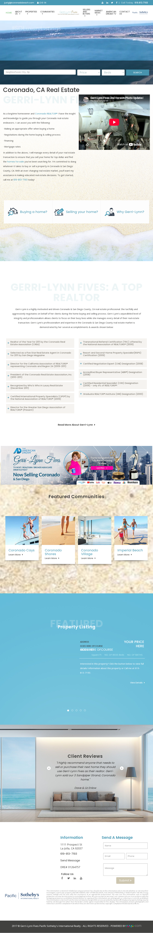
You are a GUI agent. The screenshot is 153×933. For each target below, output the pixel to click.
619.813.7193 (141, 2)
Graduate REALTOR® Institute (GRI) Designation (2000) (113, 394)
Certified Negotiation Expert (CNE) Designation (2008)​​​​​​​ (113, 363)
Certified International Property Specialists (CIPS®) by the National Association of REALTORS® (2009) (40, 397)
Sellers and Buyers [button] (86, 11)
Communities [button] (47, 11)
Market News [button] (99, 11)
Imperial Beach (130, 550)
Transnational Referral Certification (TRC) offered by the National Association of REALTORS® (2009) (112, 343)
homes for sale (15, 161)
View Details (136, 682)
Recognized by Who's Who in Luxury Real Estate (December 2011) (36, 387)
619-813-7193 (20, 179)
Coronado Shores (53, 552)
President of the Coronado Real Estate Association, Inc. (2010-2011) (41, 376)
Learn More (15, 554)
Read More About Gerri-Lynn (75, 424)
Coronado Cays (22, 550)
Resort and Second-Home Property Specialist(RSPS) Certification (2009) (112, 354)
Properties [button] (31, 11)
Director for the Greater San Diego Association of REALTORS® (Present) (37, 408)
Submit (124, 884)
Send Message (70, 864)
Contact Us (124, 12)
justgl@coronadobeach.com (19, 3)
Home (9, 12)
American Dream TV (111, 12)
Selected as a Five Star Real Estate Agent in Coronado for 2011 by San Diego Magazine (40, 354)
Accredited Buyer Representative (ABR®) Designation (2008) (112, 373)
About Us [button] (18, 12)
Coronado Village (89, 552)
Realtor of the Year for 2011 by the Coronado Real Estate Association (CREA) (37, 343)
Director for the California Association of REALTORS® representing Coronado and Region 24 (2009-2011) (39, 365)
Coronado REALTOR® (46, 113)
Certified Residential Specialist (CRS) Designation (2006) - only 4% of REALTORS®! (110, 384)
